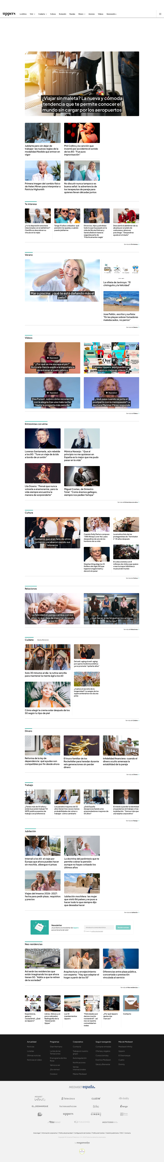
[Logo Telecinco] (68, 1098)
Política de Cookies (98, 1133)
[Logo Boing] (96, 1106)
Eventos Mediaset (103, 1060)
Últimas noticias (34, 1055)
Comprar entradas (103, 1046)
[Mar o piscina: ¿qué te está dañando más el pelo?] (62, 280)
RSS (121, 1133)
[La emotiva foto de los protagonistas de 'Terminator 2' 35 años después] (126, 524)
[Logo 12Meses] (124, 1114)
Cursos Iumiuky (102, 1055)
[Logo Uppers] (68, 1114)
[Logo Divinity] (124, 1098)
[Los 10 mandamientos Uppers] (72, 1003)
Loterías (30, 1051)
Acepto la (94, 931)
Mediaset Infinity (125, 1046)
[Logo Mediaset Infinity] (40, 1098)
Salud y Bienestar (43, 640)
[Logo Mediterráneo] (110, 1122)
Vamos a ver (55, 1065)
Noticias (30, 1046)
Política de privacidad (66, 1133)
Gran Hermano (56, 1046)
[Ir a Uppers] (9, 14)
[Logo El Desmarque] (40, 1106)
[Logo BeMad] (40, 1114)
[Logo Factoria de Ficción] (68, 1106)
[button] (52, 358)
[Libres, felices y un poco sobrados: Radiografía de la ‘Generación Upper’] (53, 1003)
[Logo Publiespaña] (82, 1122)
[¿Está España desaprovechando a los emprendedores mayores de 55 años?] (97, 796)
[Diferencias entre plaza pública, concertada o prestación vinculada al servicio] (121, 959)
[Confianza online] (82, 1153)
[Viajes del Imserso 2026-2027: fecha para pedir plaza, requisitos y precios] (43, 880)
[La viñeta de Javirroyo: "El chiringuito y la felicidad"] (121, 269)
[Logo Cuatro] (96, 1098)
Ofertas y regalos (103, 1051)
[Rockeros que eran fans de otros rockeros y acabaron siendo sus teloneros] (52, 532)
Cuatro (121, 1060)
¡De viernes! (55, 1069)
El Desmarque (124, 1055)
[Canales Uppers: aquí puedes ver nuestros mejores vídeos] (111, 358)
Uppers (121, 1051)
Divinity (121, 1064)
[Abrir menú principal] (160, 14)
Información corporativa (49, 1133)
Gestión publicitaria (112, 1133)
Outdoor (53, 1074)
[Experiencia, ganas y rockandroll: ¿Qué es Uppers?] (33, 1003)
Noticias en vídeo (34, 1060)
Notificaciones (79, 1062)
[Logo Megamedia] (83, 1142)
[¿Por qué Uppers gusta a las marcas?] (111, 1003)
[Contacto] (131, 1003)
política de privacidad (97, 931)
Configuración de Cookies (82, 1133)
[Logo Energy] (124, 1106)
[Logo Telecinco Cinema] (96, 1114)
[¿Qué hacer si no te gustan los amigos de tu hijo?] (111, 608)
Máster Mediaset (80, 1074)
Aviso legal (36, 1133)
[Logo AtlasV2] (54, 1122)
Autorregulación (80, 1058)
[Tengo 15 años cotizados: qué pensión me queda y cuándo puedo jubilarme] (67, 215)
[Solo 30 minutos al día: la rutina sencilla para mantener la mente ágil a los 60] (47, 657)
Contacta (77, 1046)
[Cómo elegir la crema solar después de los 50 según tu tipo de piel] (47, 694)
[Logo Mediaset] (82, 1088)
